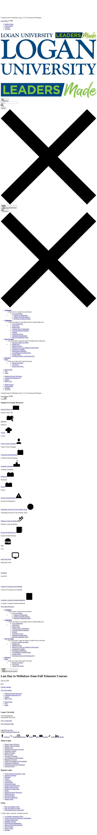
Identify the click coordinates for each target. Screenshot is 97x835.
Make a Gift (8, 381)
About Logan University (12, 744)
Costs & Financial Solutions (20, 330)
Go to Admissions (17, 324)
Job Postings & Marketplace (13, 823)
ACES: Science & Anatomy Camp (15, 774)
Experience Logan (17, 334)
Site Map (7, 830)
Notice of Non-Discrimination (13, 825)
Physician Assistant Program (22, 319)
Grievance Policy (10, 766)
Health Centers (9, 24)
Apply (6, 373)
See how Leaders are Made (20, 342)
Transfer (14, 332)
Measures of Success (11, 759)
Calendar (7, 27)
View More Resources (7, 606)
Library (7, 791)
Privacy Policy (9, 828)
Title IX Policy (9, 827)
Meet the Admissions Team (20, 337)
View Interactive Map (7, 724)
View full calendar (6, 690)
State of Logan (9, 754)
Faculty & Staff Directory (12, 785)
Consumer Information (11, 820)
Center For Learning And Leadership (16, 761)
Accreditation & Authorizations (21, 353)
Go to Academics (17, 313)
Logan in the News (18, 366)
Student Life (16, 344)
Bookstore (8, 777)
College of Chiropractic (21, 315)
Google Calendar (6, 687)
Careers (7, 779)
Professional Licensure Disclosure (15, 765)
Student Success (17, 346)
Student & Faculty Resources (13, 376)
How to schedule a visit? (12, 806)
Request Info (16, 327)
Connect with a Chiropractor (20, 329)
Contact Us (8, 780)
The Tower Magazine (11, 797)
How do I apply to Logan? (12, 808)
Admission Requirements (19, 336)
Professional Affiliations (19, 351)
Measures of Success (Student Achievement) (25, 347)
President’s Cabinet (10, 751)
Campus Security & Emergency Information (18, 818)
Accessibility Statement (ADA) (14, 816)
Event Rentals (9, 26)
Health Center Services (11, 787)
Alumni (7, 379)
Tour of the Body (10, 796)
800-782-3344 (8, 730)
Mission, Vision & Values (12, 746)
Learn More (4, 21)
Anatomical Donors (10, 775)
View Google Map (6, 720)
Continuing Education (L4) (13, 378)
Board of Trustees (10, 753)
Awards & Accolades (18, 349)
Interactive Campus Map (12, 789)
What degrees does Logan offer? (14, 810)
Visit (6, 371)
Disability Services (10, 821)
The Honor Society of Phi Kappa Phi (23, 356)
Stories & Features (17, 363)
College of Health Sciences (22, 317)
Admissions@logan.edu (12, 732)
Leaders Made (16, 354)
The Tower (15, 365)
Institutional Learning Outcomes (14, 749)
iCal (2, 684)
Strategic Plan (9, 748)
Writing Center (9, 799)
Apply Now (15, 325)
